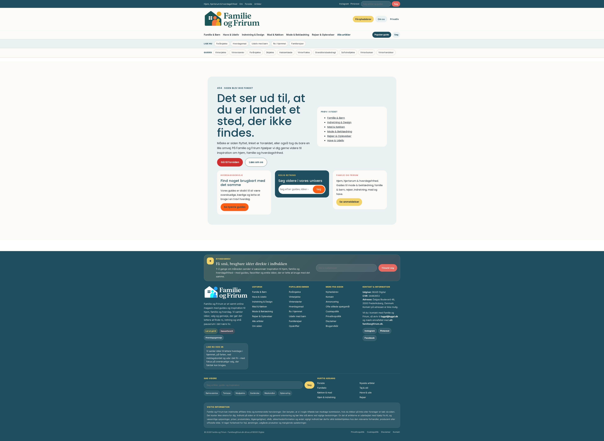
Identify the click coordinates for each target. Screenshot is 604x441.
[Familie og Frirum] (232, 19)
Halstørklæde (285, 52)
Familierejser (297, 43)
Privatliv (394, 19)
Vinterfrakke (304, 52)
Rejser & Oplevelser (323, 34)
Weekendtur (269, 393)
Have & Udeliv (231, 34)
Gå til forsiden (230, 162)
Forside (248, 4)
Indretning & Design (253, 34)
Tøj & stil (364, 387)
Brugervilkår (332, 326)
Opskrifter (294, 326)
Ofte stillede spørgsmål (338, 306)
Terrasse (227, 393)
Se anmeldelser (349, 201)
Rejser (363, 397)
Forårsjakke (221, 43)
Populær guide (382, 34)
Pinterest (354, 4)
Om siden (257, 326)
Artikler (257, 4)
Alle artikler (343, 34)
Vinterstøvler (238, 52)
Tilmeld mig (388, 268)
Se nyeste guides (235, 207)
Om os (381, 19)
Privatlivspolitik (333, 316)
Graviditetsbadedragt (325, 52)
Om (241, 4)
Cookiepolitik (332, 311)
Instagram (344, 4)
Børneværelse (212, 393)
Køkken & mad (324, 392)
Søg (396, 4)
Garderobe (254, 393)
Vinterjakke (220, 52)
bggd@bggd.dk (389, 316)
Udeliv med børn (260, 43)
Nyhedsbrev (332, 292)
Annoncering (332, 301)
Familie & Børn (212, 34)
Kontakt (330, 296)
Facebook (370, 338)
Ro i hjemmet (279, 43)
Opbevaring (285, 393)
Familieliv (322, 387)
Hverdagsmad (239, 43)
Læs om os (256, 162)
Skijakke (270, 52)
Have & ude (366, 392)
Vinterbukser (366, 52)
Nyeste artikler (367, 383)
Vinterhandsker (386, 52)
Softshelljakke (348, 52)
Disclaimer (331, 321)
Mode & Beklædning (297, 34)
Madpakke (240, 393)
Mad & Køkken (275, 34)
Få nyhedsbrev (363, 19)
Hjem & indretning (326, 397)
